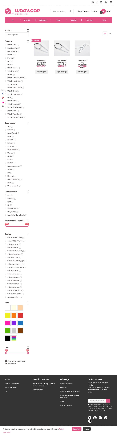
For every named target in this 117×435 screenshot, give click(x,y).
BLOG (104, 20)
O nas (62, 401)
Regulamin (63, 387)
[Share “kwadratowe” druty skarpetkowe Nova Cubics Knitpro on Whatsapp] (2, 106)
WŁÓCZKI (27, 20)
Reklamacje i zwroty (11, 387)
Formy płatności (38, 390)
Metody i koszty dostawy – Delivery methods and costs (44, 384)
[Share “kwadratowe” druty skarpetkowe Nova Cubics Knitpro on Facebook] (2, 93)
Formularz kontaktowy (12, 383)
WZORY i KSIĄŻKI (58, 21)
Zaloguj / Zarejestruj (83, 11)
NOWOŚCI (74, 20)
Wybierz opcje (41, 71)
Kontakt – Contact (66, 405)
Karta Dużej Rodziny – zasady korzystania (69, 396)
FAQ (6, 391)
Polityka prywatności (66, 383)
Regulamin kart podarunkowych (70, 391)
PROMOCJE (89, 20)
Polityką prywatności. (100, 410)
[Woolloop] (23, 11)
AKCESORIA (43, 20)
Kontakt (94, 11)
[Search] (70, 11)
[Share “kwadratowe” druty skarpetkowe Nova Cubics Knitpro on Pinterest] (2, 98)
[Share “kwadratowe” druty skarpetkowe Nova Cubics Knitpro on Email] (2, 102)
